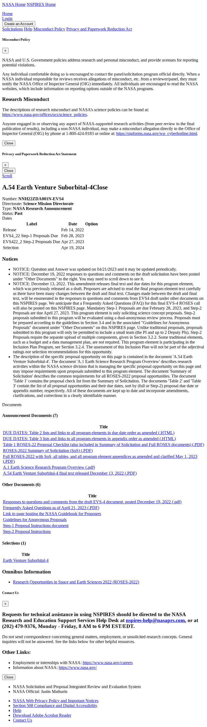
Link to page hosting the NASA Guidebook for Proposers (52, 513)
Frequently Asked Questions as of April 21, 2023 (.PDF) (51, 507)
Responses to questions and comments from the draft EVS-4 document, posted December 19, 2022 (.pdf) (92, 502)
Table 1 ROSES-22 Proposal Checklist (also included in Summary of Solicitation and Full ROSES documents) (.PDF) (103, 444)
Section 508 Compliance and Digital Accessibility (55, 705)
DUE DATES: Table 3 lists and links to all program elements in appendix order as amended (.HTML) (89, 438)
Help (17, 710)
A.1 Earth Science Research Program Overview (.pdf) (49, 467)
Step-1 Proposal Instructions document (35, 525)
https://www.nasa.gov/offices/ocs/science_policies (44, 114)
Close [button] (100, 187)
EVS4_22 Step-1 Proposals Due (30, 235)
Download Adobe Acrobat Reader (42, 715)
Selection (11, 247)
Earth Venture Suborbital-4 (26, 560)
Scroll (7, 176)
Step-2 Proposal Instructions (27, 531)
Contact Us (22, 720)
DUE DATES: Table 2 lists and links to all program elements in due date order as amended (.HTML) (88, 432)
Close (8, 143)
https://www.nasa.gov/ (78, 667)
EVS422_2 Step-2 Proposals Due (31, 241)
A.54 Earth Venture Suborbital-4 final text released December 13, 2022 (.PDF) (70, 473)
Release (9, 229)
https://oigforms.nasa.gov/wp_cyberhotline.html (156, 133)
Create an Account (18, 24)
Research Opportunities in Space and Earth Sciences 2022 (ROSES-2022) (76, 582)
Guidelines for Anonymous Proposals (35, 519)
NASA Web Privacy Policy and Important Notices (55, 700)
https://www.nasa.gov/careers (108, 662)
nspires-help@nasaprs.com (155, 620)
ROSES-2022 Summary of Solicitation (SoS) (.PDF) (48, 450)
